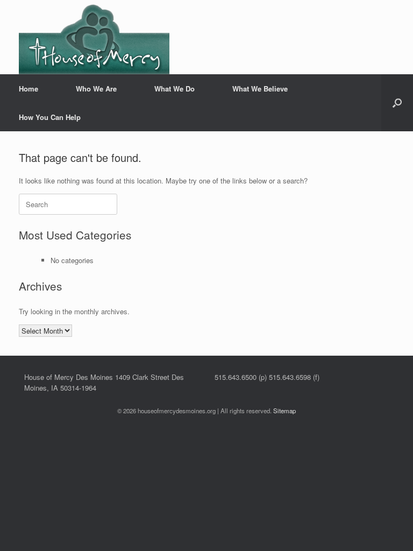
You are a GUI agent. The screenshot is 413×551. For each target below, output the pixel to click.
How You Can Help (50, 117)
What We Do (174, 88)
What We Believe (260, 88)
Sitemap (284, 410)
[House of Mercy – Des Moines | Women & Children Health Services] (94, 37)
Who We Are (96, 88)
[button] (397, 102)
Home (28, 88)
